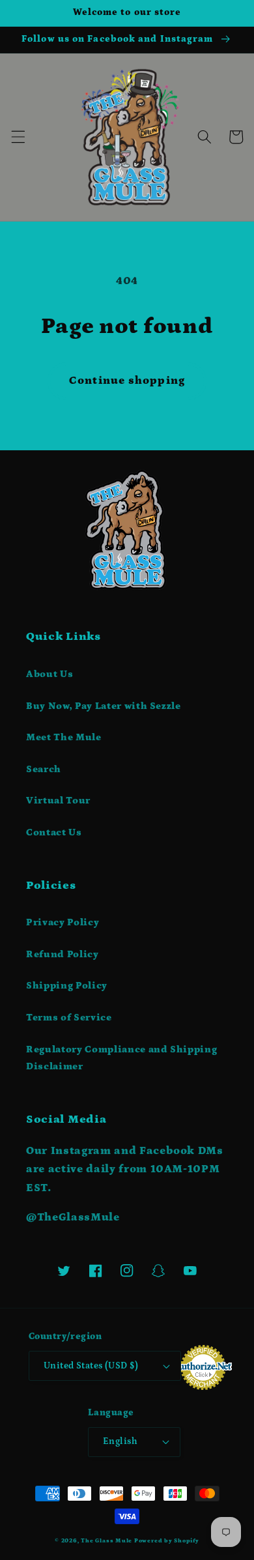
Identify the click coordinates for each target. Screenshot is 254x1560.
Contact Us (54, 832)
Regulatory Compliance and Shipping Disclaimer (121, 1058)
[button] (17, 136)
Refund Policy (62, 954)
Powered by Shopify (166, 1540)
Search (43, 769)
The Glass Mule (106, 1540)
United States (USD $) (91, 1366)
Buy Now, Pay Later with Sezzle (103, 706)
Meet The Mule (64, 737)
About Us (49, 674)
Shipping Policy (66, 985)
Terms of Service (69, 1017)
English (120, 1441)
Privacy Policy (62, 922)
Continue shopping (127, 380)
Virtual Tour (58, 800)
